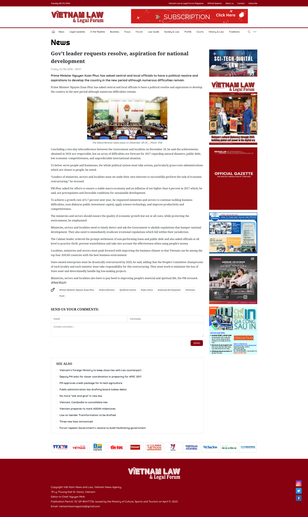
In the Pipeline (97, 31)
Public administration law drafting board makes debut (93, 389)
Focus (127, 31)
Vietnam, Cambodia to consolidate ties (84, 402)
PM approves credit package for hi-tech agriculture (91, 383)
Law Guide (153, 31)
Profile (187, 31)
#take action (147, 289)
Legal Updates (77, 31)
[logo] (154, 473)
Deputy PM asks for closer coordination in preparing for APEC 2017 (100, 376)
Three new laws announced (76, 421)
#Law (62, 295)
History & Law (216, 31)
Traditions (234, 31)
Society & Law (171, 31)
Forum (139, 31)
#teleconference (107, 289)
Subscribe (252, 3)
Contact (241, 3)
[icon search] (249, 31)
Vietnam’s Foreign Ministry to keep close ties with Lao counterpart (100, 370)
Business (114, 31)
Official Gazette (214, 3)
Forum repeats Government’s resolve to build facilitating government (103, 427)
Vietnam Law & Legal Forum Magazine (186, 3)
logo (77, 16)
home (53, 31)
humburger (254, 31)
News (61, 31)
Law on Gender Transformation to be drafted (88, 415)
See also (64, 363)
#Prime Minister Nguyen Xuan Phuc (76, 289)
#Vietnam (190, 289)
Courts (200, 31)
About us (230, 3)
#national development (169, 289)
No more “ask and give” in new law (81, 395)
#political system (128, 289)
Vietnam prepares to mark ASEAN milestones (88, 408)
